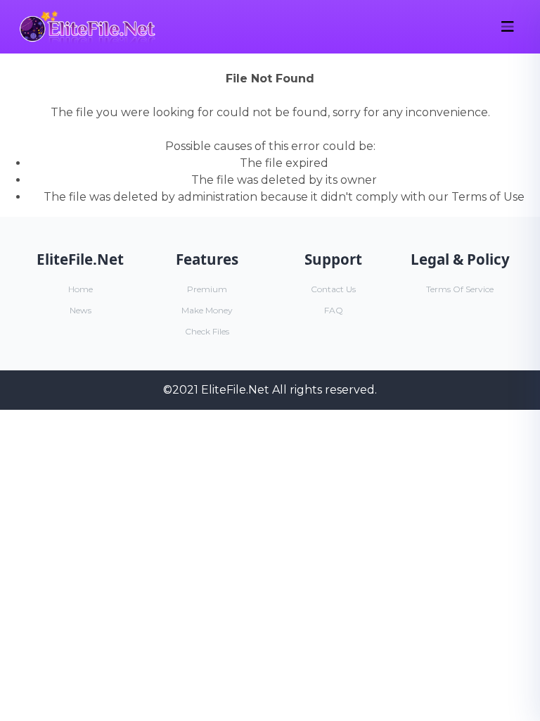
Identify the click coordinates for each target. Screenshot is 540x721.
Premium (207, 289)
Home (80, 289)
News (80, 310)
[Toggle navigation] (507, 26)
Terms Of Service (460, 289)
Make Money (207, 310)
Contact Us (333, 289)
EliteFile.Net (235, 389)
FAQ (333, 310)
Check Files (207, 331)
